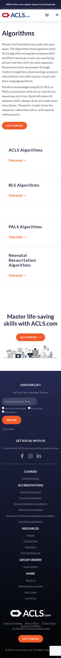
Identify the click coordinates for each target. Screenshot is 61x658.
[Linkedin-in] (38, 456)
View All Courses (30, 478)
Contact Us (30, 598)
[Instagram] (30, 456)
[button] (57, 15)
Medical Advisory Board (30, 586)
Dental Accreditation (30, 492)
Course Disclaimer (12, 623)
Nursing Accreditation (30, 498)
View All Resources (30, 553)
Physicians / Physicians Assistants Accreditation (30, 515)
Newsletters (11, 412)
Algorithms (30, 547)
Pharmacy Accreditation (30, 509)
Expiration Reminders (16, 408)
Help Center (30, 592)
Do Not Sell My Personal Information (31, 628)
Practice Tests (31, 541)
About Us (30, 580)
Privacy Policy (49, 623)
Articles (30, 535)
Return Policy (32, 623)
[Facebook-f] (22, 456)
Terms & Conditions (30, 626)
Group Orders (30, 566)
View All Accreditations (31, 521)
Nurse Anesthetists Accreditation (30, 504)
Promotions (37, 408)
